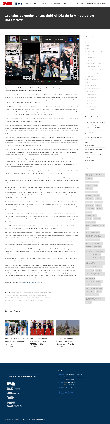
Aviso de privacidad (29, 419)
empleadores (35, 292)
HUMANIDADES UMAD (94, 64)
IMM (87, 229)
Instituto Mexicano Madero (94, 243)
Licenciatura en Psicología (94, 267)
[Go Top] (107, 420)
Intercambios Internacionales (96, 70)
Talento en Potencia (93, 88)
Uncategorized (91, 97)
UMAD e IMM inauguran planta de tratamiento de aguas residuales (16, 341)
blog (88, 48)
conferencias (90, 205)
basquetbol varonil (91, 192)
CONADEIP (89, 202)
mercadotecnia (90, 278)
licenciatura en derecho (93, 254)
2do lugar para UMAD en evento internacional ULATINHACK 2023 (39, 341)
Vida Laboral (90, 104)
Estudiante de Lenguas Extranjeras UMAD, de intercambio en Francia (65, 341)
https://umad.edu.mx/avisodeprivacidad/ (29, 282)
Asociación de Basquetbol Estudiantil (94, 174)
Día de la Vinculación (24, 292)
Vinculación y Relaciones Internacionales (30, 300)
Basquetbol (89, 188)
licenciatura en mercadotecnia (90, 263)
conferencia (98, 202)
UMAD (48, 297)
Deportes (89, 54)
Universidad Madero (11, 300)
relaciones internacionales (37, 297)
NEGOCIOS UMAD (92, 79)
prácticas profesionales (12, 297)
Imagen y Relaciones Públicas (95, 225)
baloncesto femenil (92, 182)
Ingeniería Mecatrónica (93, 240)
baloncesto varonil (91, 185)
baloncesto (89, 178)
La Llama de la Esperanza (94, 73)
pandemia (99, 281)
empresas (8, 295)
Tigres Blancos (91, 94)
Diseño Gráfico (90, 208)
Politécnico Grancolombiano (37, 295)
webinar (88, 302)
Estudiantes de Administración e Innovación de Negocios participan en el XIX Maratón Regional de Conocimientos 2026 (95, 126)
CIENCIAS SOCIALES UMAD (95, 51)
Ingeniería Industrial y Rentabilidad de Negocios (93, 236)
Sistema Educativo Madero (94, 288)
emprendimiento (45, 292)
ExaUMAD (90, 60)
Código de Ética (41, 419)
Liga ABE (98, 270)
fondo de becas (91, 222)
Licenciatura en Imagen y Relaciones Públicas (93, 258)
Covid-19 (98, 205)
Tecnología (90, 91)
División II (89, 212)
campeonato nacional (92, 195)
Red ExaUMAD (91, 85)
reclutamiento (24, 297)
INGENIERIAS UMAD (93, 67)
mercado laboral (22, 295)
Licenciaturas (90, 270)
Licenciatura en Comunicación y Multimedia (94, 250)
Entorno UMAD (91, 57)
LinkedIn (14, 295)
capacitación (90, 198)
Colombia (13, 292)
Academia (90, 45)
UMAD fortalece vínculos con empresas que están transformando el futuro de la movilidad (94, 153)
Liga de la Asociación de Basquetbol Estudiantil (93, 274)
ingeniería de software (93, 232)
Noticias (89, 82)
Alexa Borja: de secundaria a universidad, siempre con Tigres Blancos (94, 139)
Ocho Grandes (90, 281)
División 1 (100, 208)
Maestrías (90, 76)
